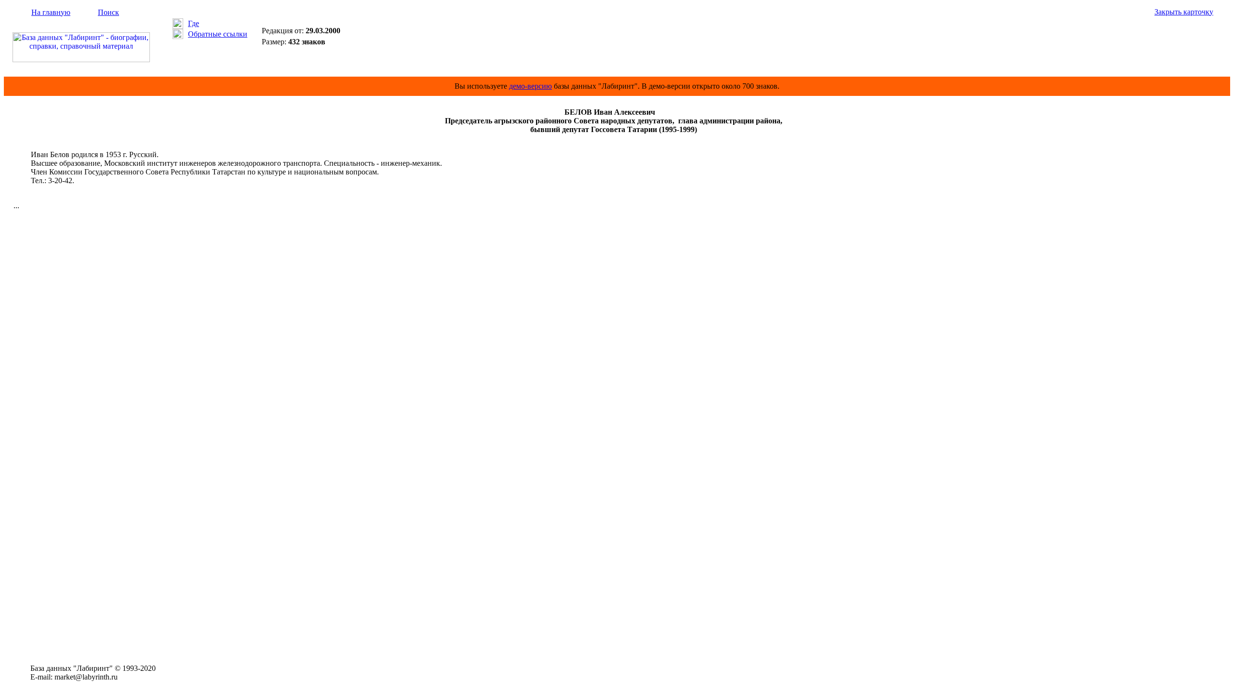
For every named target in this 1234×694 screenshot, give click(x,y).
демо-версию (530, 86)
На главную (50, 12)
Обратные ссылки (217, 34)
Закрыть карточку (1183, 12)
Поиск (108, 12)
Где (193, 23)
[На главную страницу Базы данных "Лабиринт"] (81, 59)
